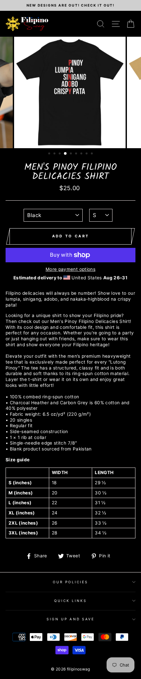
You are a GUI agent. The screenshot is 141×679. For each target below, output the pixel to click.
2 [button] (55, 154)
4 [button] (65, 153)
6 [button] (76, 154)
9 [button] (92, 154)
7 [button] (82, 154)
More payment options (70, 269)
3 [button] (60, 154)
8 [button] (87, 154)
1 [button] (49, 154)
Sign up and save (70, 619)
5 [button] (71, 154)
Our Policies (71, 582)
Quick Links (70, 601)
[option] (70, 5)
